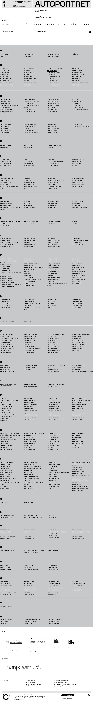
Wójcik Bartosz (77, 586)
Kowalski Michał (53, 271)
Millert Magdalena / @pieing (81, 334)
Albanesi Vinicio (29, 54)
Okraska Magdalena (30, 384)
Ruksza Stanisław (77, 433)
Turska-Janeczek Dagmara (80, 534)
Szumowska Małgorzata (80, 488)
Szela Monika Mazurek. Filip (80, 476)
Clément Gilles (53, 101)
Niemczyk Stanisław (78, 365)
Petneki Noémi (28, 407)
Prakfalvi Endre (77, 407)
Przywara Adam (77, 415)
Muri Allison (76, 350)
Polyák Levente (53, 417)
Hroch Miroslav (77, 205)
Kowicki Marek (52, 273)
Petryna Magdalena (30, 411)
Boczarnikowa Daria (54, 77)
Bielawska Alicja (29, 87)
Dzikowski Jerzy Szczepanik (81, 126)
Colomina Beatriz (53, 107)
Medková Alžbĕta (53, 338)
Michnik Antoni (52, 348)
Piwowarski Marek (54, 402)
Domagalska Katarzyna (31, 124)
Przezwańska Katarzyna (80, 413)
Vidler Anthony (53, 567)
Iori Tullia (75, 222)
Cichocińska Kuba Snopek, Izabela (32, 106)
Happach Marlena (29, 207)
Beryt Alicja (28, 81)
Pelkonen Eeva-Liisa (30, 400)
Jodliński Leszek (77, 242)
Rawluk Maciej (28, 437)
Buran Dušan (76, 79)
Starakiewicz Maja (54, 464)
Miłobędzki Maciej (77, 336)
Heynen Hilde (52, 205)
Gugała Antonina (77, 182)
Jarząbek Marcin (29, 244)
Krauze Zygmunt (77, 263)
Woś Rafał (75, 582)
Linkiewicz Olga (53, 299)
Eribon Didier (28, 145)
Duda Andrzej (52, 124)
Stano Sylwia (52, 462)
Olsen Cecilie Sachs (30, 386)
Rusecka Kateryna (77, 441)
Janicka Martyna (29, 240)
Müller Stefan (76, 346)
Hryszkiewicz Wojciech (79, 207)
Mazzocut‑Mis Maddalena (56, 334)
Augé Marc (75, 54)
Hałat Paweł (28, 205)
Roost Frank (52, 439)
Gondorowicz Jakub (30, 187)
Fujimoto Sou (76, 165)
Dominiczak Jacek (29, 126)
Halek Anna (27, 201)
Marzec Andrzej (29, 346)
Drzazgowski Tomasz (31, 132)
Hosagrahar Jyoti (77, 203)
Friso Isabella (76, 161)
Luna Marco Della (77, 305)
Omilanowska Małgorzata (56, 384)
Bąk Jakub (27, 74)
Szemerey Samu (77, 478)
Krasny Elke (75, 259)
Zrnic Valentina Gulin (55, 619)
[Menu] (4, 2)
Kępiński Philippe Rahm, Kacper (33, 267)
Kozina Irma (51, 275)
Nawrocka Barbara (30, 365)
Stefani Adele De (53, 468)
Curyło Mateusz (77, 101)
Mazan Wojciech (29, 352)
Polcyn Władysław (54, 415)
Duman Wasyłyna (53, 128)
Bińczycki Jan (52, 70)
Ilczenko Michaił (29, 224)
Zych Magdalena (53, 621)
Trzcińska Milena (53, 537)
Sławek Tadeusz (29, 464)
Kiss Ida (26, 271)
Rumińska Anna (76, 435)
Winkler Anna (28, 592)
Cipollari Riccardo (30, 111)
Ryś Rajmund (76, 447)
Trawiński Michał (29, 530)
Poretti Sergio (76, 402)
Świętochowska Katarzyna (33, 517)
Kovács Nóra (52, 269)
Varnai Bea (27, 567)
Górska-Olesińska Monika (56, 180)
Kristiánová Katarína (78, 267)
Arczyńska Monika (54, 54)
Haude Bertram (53, 203)
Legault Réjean (29, 299)
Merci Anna (51, 342)
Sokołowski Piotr (29, 474)
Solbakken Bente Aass (31, 476)
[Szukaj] (27, 24)
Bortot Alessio (77, 70)
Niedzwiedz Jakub (53, 371)
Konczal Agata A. (29, 283)
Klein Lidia (27, 273)
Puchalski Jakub (77, 419)
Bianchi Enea (28, 85)
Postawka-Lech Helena (79, 404)
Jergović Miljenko (54, 246)
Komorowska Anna (30, 281)
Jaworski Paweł (53, 242)
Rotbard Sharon (53, 447)
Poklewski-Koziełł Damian (56, 411)
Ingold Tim (51, 224)
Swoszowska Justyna (55, 484)
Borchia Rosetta (53, 87)
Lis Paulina (51, 301)
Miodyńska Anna (77, 338)
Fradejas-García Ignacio (56, 161)
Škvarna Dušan (29, 502)
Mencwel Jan (52, 340)
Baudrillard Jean (29, 72)
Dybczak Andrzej (53, 130)
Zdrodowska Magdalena (32, 619)
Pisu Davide (51, 400)
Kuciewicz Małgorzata (79, 279)
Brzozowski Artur (78, 74)
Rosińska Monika (53, 445)
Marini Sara (27, 342)
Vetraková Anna (53, 565)
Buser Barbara (76, 85)
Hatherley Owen (53, 201)
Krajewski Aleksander (55, 281)
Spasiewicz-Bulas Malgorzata (33, 482)
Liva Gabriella (52, 305)
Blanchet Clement (54, 72)
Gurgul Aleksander (78, 184)
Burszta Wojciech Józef (80, 83)
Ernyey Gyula (28, 147)
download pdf (38, 19)
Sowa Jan (27, 480)
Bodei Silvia (51, 79)
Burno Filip (75, 81)
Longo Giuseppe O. (77, 303)
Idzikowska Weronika (31, 222)
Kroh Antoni (76, 269)
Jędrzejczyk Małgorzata (80, 240)
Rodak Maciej (52, 433)
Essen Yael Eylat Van (54, 145)
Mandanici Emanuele (30, 334)
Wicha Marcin (28, 584)
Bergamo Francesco (31, 79)
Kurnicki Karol (76, 281)
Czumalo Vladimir (77, 107)
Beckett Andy (28, 77)
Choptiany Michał (30, 99)
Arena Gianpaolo (53, 56)
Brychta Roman (77, 72)
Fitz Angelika (28, 161)
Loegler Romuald (77, 299)
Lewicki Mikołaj (29, 305)
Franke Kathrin (53, 165)
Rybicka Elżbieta (77, 445)
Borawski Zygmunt (54, 85)
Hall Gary (27, 203)
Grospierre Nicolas (54, 187)
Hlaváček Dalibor (77, 201)
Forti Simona (52, 159)
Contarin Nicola (53, 109)
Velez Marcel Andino (31, 569)
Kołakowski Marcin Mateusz (33, 279)
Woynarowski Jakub (78, 584)
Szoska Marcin (76, 484)
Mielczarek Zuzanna (54, 350)
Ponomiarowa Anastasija (80, 398)
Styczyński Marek (53, 478)
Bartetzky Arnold (30, 68)
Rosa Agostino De (53, 441)
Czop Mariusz (76, 105)
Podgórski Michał (54, 407)
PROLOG (74, 411)
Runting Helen (76, 437)
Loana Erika (51, 307)
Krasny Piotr (76, 261)
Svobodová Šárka (53, 482)
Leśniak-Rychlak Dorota (32, 303)
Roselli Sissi (52, 443)
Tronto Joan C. (53, 530)
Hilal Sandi (51, 207)
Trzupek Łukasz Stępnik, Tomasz (82, 532)
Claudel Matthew (53, 99)
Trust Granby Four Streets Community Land (56, 532)
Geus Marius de (29, 180)
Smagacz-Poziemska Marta (32, 466)
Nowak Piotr (76, 369)
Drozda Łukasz (29, 130)
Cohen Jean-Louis (53, 105)
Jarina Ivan (27, 242)
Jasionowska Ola (29, 246)
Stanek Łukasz (28, 486)
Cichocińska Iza (29, 103)
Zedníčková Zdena (30, 621)
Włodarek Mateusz (54, 584)
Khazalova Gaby (29, 269)
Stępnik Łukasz (52, 474)
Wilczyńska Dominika (31, 590)
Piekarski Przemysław (31, 415)
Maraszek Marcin (29, 338)
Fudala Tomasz (76, 163)
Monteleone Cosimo (78, 340)
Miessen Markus (53, 352)
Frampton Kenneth (54, 163)
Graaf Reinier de (53, 182)
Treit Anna (27, 532)
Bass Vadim (27, 70)
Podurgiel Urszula (54, 409)
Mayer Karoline (29, 350)
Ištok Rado (75, 224)
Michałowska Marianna (55, 346)
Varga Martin (28, 565)
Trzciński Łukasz (77, 530)
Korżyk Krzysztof (54, 265)
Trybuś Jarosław (53, 535)
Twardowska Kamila (78, 538)
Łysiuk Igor (27, 322)
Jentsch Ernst (52, 244)
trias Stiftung (28, 536)
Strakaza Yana (52, 476)
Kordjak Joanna (53, 259)
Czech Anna (75, 103)
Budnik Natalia (76, 77)
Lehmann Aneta (29, 301)
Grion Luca (51, 184)
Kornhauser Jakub (54, 263)
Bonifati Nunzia (53, 81)
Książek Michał (76, 277)
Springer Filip (28, 484)
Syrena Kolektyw (53, 486)
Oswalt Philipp (52, 386)
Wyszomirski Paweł (78, 590)
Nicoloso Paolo (53, 369)
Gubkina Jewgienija (78, 178)
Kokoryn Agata (28, 277)
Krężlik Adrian (76, 265)
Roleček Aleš (52, 435)
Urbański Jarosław (54, 551)
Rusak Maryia (76, 439)
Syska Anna (51, 488)
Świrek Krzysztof (54, 515)
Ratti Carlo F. (28, 435)
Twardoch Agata (77, 536)
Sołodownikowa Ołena (31, 478)
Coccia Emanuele (53, 103)
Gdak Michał (28, 178)
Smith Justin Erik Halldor (32, 468)
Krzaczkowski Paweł (78, 275)
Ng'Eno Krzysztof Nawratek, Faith (56, 366)
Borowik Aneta (76, 68)
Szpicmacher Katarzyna (79, 486)
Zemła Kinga (28, 623)
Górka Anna (28, 189)
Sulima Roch (52, 480)
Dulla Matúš (52, 126)
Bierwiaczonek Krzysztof (56, 68)
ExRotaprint (52, 147)
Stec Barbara (52, 466)
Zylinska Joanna (53, 623)
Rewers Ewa (28, 445)
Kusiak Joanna (76, 283)
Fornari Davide (29, 165)
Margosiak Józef (29, 340)
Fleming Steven (29, 163)
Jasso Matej (52, 238)
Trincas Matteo (29, 538)
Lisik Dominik (52, 303)
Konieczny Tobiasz (30, 285)
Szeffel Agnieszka (78, 474)
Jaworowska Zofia (54, 240)
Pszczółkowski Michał (79, 417)
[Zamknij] (89, 695)
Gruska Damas (52, 189)
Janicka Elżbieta (29, 238)
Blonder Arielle (53, 74)
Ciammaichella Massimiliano (33, 101)
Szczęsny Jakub (77, 469)
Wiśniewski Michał (54, 582)
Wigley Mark (28, 586)
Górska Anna (52, 178)
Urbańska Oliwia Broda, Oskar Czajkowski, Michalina (33, 551)
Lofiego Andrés (77, 301)
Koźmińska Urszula (54, 279)
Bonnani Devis (52, 83)
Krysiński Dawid (77, 273)
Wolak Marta (52, 594)
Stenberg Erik (52, 470)
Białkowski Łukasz (30, 83)
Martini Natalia (29, 344)
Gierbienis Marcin (29, 182)
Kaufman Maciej (29, 259)
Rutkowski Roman (77, 443)
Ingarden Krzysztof (54, 222)
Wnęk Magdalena (53, 586)
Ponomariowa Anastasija (56, 419)
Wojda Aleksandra (54, 590)
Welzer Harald (29, 582)
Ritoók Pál (27, 447)
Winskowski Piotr (29, 594)
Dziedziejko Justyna (78, 124)
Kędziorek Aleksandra (31, 263)
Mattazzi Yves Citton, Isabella (34, 348)
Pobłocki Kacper (53, 404)
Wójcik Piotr (76, 588)
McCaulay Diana (53, 336)
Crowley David (52, 111)
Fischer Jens (28, 159)
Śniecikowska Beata (30, 515)
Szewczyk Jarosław (78, 482)
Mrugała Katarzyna (78, 344)
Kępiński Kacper (29, 265)
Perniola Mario (29, 402)
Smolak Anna (28, 470)
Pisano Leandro (53, 398)
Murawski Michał (77, 348)
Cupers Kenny (76, 99)
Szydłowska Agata (78, 490)
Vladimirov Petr (53, 569)
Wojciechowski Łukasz (55, 588)
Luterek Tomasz (77, 307)
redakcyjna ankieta (30, 441)
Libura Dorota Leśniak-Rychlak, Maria (33, 308)
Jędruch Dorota (77, 238)
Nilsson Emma (76, 367)
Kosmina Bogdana (53, 267)
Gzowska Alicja (77, 187)
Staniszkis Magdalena (31, 488)
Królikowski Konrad (78, 271)
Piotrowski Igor (29, 419)
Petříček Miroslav (30, 409)
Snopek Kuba (28, 472)
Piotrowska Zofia (30, 417)
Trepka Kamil (28, 534)
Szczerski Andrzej (78, 467)
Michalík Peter (52, 344)
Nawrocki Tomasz (30, 367)
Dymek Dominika (53, 132)
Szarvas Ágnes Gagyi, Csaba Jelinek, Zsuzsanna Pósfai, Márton (80, 464)
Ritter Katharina (29, 449)
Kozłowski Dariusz (54, 277)
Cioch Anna (27, 109)
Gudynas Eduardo (77, 180)
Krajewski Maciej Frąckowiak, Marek (57, 284)
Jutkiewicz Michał (77, 244)
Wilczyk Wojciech (30, 588)
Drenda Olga (28, 128)
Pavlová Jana (28, 398)
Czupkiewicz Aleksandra (80, 109)
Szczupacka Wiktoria (78, 472)
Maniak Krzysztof (30, 336)
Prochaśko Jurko (77, 409)
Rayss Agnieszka (29, 439)
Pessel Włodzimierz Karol (32, 404)
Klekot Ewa (27, 275)
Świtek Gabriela (53, 517)
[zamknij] (90, 32)
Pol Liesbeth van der (54, 413)
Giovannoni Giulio (29, 184)
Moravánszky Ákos (78, 342)
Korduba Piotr (52, 261)
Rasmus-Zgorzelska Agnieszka (34, 433)
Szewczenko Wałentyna (80, 480)
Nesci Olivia (28, 369)
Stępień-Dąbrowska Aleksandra (58, 472)
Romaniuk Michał (53, 437)
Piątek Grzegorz (29, 413)
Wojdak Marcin (53, 592)
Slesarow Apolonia (30, 462)
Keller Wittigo (28, 261)
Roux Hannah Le (53, 449)
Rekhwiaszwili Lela (30, 443)
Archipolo (27, 56)
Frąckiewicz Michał (78, 159)
